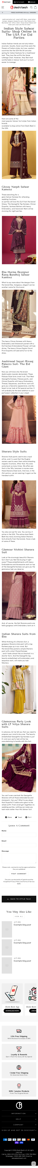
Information (18, 1113)
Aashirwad (6, 374)
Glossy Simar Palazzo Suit (28, 23)
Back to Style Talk (20, 899)
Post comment (19, 874)
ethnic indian (16, 23)
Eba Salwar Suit (6, 23)
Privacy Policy (15, 881)
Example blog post (22, 924)
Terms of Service (29, 881)
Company (18, 1125)
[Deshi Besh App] (12, 993)
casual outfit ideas (21, 19)
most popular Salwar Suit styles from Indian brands (19, 122)
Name (4, 831)
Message (5, 851)
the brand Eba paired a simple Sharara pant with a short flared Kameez (17, 650)
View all (19, 916)
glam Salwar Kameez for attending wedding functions (15, 198)
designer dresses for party (16, 21)
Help (18, 1119)
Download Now (12, 1011)
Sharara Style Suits (13, 471)
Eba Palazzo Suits (30, 21)
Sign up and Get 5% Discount (18, 1130)
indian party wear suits (15, 24)
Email (4, 841)
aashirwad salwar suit (8, 19)
